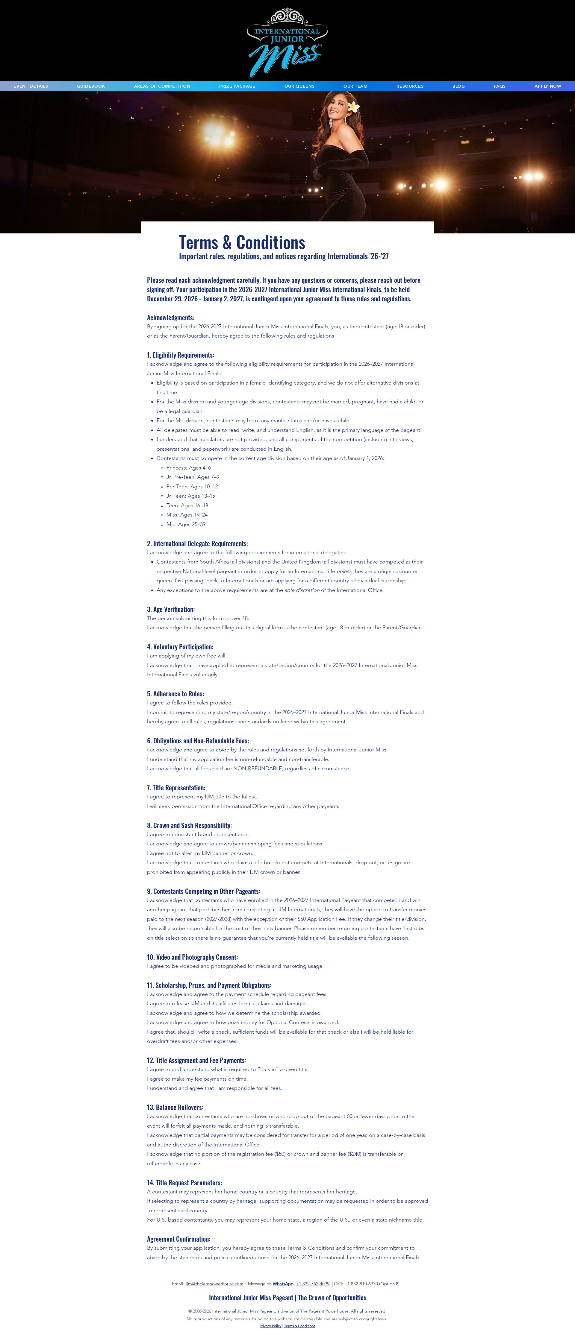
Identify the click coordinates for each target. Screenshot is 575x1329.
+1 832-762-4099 (312, 1284)
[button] (31, 86)
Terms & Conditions (299, 1326)
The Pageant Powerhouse (324, 1311)
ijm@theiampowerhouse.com (214, 1284)
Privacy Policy (271, 1326)
